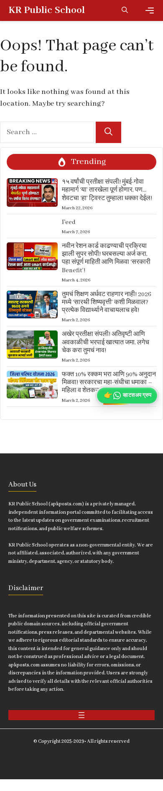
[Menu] (149, 10)
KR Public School (46, 10)
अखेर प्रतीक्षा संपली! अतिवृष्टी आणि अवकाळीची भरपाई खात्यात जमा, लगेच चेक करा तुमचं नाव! (105, 342)
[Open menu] (81, 715)
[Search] (108, 132)
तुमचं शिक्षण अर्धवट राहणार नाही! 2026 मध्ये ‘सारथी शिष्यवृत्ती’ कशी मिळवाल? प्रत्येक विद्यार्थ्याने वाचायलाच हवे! (106, 302)
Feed (69, 222)
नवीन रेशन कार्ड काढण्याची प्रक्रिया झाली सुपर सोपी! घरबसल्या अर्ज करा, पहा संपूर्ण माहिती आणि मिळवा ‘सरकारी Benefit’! (106, 258)
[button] (124, 10)
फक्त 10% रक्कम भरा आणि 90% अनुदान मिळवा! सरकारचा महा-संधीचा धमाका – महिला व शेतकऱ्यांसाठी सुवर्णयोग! (109, 382)
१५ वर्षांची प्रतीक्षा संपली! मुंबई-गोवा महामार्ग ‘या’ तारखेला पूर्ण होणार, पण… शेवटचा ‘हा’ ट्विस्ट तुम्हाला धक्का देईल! (107, 190)
